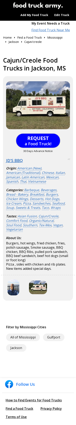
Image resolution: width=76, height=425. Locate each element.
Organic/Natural (41, 221)
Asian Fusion (27, 216)
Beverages (49, 190)
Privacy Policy (51, 408)
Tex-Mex (45, 225)
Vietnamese (37, 181)
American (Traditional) (23, 173)
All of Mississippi (23, 337)
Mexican (52, 177)
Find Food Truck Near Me (50, 30)
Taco (45, 208)
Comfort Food (16, 221)
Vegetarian (14, 229)
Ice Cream (13, 203)
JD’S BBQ (14, 160)
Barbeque (31, 190)
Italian (60, 173)
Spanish (12, 181)
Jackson (16, 348)
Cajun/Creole (48, 216)
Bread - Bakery (17, 194)
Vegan (58, 225)
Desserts (36, 199)
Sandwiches (41, 203)
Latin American (32, 177)
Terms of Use (16, 417)
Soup (10, 208)
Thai (23, 181)
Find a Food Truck (19, 408)
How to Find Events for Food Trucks (34, 400)
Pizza (27, 203)
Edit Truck (61, 15)
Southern (30, 225)
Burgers (52, 194)
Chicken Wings (17, 199)
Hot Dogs (52, 199)
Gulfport (53, 337)
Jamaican (13, 177)
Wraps (56, 208)
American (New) (29, 168)
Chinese (48, 173)
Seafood (58, 203)
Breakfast (37, 194)
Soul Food (13, 225)
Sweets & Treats (28, 208)
